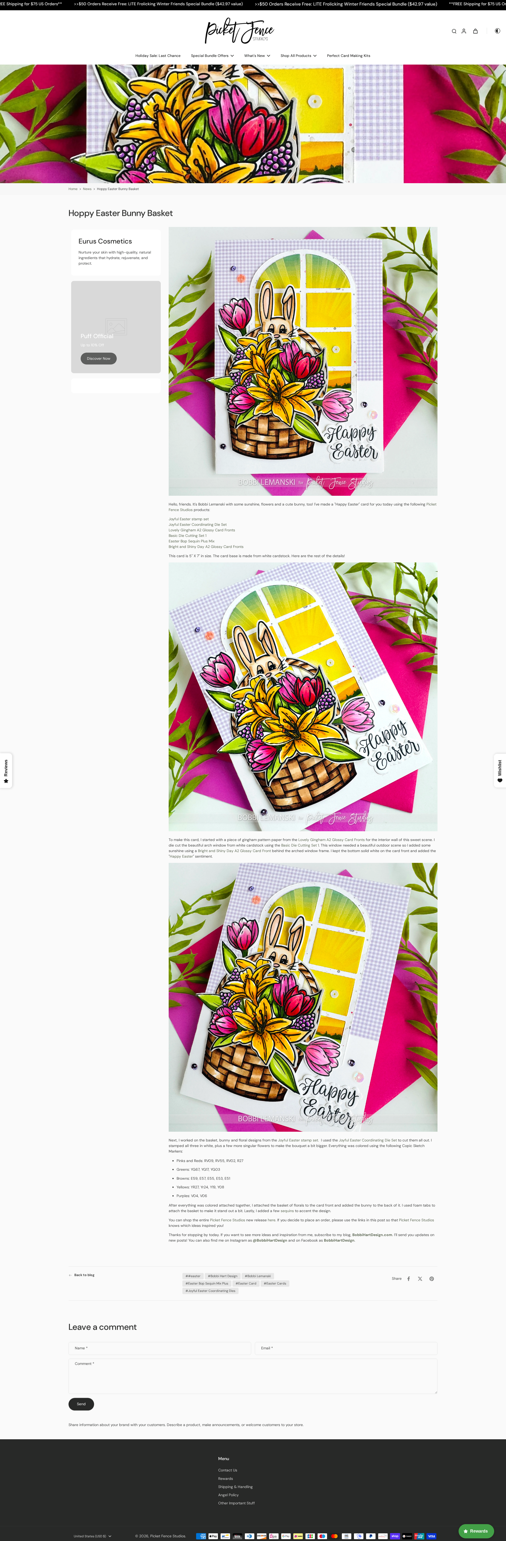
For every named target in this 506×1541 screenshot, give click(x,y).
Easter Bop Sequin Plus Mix (192, 541)
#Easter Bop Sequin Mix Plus (207, 1283)
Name (81, 1348)
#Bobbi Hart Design (222, 1276)
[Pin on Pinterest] (431, 1279)
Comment (84, 1364)
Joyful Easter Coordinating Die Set (198, 524)
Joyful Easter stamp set (189, 519)
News (87, 189)
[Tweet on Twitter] (420, 1279)
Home (73, 189)
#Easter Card (246, 1283)
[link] (99, 358)
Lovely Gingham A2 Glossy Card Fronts (202, 530)
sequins (287, 1210)
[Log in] (463, 31)
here (271, 1220)
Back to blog (84, 1275)
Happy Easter (181, 856)
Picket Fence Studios (227, 1220)
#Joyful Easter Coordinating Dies (210, 1291)
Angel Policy (228, 1495)
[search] (454, 31)
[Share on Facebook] (408, 1279)
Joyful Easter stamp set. (299, 1140)
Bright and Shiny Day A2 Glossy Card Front (234, 850)
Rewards (225, 1478)
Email (267, 1348)
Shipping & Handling (235, 1486)
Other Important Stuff (236, 1503)
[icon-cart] (475, 31)
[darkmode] (494, 31)
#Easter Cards (275, 1283)
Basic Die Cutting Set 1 (187, 535)
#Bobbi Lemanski (258, 1276)
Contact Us (227, 1470)
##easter (193, 1276)
